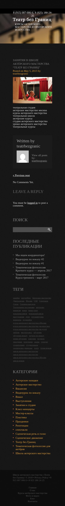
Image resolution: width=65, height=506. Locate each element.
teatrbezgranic (20, 73)
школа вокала (18, 361)
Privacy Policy (41, 477)
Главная (32, 487)
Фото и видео (32, 496)
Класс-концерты (25, 409)
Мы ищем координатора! (30, 255)
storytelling (26, 298)
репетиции (28, 342)
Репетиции (22, 425)
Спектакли (43, 301)
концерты (17, 320)
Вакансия (21, 388)
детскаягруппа (37, 317)
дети (28, 317)
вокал (24, 310)
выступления (18, 317)
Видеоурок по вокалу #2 (30, 259)
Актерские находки (27, 380)
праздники (17, 342)
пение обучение (20, 339)
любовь (16, 332)
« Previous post (21, 175)
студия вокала (32, 345)
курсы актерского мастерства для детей (30, 329)
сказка (36, 342)
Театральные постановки (23, 307)
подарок (40, 339)
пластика (32, 339)
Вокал (19, 396)
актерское (40, 307)
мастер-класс (26, 332)
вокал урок (33, 310)
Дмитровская (18, 301)
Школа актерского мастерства (33, 453)
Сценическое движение (29, 437)
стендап (44, 342)
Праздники (22, 421)
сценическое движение (22, 348)
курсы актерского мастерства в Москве (29, 323)
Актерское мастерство (41, 298)
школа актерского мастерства (25, 351)
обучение (38, 332)
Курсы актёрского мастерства (32, 493)
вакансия (17, 310)
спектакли (22, 429)
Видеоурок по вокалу (28, 392)
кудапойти (27, 320)
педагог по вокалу (36, 335)
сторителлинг (19, 345)
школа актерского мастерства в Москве (29, 357)
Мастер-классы (24, 413)
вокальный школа (36, 313)
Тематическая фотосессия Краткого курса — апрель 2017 (34, 269)
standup (16, 298)
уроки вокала (45, 348)
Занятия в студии (26, 405)
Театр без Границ (26, 442)
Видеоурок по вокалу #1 (30, 263)
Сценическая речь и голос (31, 433)
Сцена (15, 304)
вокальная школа (20, 313)
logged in (32, 202)
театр (36, 348)
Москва (29, 301)
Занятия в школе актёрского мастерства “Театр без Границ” (31, 64)
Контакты (32, 501)
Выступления (23, 400)
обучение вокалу (20, 335)
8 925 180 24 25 (36, 480)
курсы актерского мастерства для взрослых (31, 326)
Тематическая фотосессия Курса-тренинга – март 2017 (32, 276)
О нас (32, 490)
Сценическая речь (27, 304)
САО (36, 301)
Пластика (21, 417)
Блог (32, 498)
